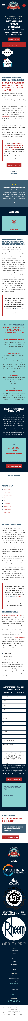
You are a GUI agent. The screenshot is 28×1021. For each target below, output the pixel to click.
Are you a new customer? (8, 735)
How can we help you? (8, 744)
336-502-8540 (14, 173)
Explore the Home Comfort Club (14, 44)
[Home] (13, 5)
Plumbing (14, 958)
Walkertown (7, 509)
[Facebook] (8, 1001)
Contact (14, 969)
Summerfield (7, 506)
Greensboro (5, 116)
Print (18, 456)
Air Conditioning (14, 950)
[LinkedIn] (19, 1001)
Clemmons (7, 500)
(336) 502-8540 (10, 596)
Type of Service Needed (8, 740)
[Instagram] (14, 1001)
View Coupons (12, 466)
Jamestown (7, 515)
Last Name (5, 700)
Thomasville (7, 498)
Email (14, 456)
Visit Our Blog (9, 837)
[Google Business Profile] (17, 1001)
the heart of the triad (19, 637)
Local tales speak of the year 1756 (11, 615)
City (4, 722)
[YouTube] (11, 1001)
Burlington (7, 503)
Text (10, 456)
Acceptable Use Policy (11, 762)
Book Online (14, 39)
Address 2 (5, 718)
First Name (5, 696)
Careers (14, 961)
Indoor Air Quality (14, 956)
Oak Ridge (7, 512)
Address (5, 714)
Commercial (14, 964)
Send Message (12, 779)
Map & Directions (14, 983)
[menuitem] (3, 1013)
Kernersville (7, 489)
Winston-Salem (8, 495)
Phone (4, 705)
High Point (7, 492)
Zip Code (5, 731)
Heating (14, 953)
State (4, 727)
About (14, 967)
